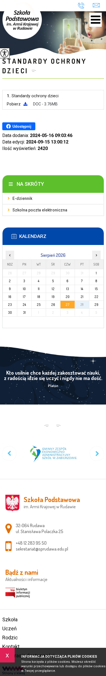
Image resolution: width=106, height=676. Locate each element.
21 (82, 297)
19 (53, 297)
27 (68, 304)
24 (24, 304)
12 (53, 289)
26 (53, 304)
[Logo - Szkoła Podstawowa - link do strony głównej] (22, 19)
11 (39, 289)
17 (24, 297)
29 (96, 304)
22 (96, 297)
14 (82, 289)
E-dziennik (22, 198)
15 (96, 289)
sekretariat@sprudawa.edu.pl (96, 5)
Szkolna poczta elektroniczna (39, 210)
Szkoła (10, 619)
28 (82, 304)
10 (24, 289)
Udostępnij (21, 126)
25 (39, 304)
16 (9, 297)
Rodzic (10, 637)
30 (10, 312)
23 (10, 304)
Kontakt (11, 647)
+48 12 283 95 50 (83, 5)
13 (67, 289)
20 (68, 297)
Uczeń (9, 628)
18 (38, 297)
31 (24, 312)
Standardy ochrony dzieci (44, 66)
